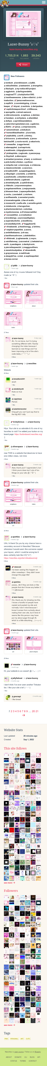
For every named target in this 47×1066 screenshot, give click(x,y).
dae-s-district (30, 97)
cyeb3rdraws (27, 182)
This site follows (15, 748)
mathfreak (25, 253)
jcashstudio (11, 176)
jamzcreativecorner (25, 100)
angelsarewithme (13, 188)
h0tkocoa (33, 109)
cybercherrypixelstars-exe (17, 123)
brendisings (11, 217)
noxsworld (10, 203)
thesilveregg (25, 226)
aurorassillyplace (27, 217)
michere (28, 194)
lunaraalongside (13, 200)
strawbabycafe (12, 182)
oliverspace (17, 446)
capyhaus (17, 399)
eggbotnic (10, 91)
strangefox (37, 85)
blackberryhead (26, 176)
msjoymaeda (29, 188)
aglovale (24, 153)
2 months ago (15, 681)
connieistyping (22, 103)
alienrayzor (21, 156)
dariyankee (38, 106)
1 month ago (15, 633)
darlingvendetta (24, 91)
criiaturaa (36, 164)
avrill (21, 135)
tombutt (9, 82)
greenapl (17, 696)
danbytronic (29, 244)
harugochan (24, 206)
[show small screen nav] (43, 2)
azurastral (24, 241)
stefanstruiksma (13, 179)
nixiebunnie (11, 206)
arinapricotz (24, 147)
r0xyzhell (10, 156)
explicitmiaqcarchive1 (16, 109)
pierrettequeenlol (13, 247)
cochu (8, 194)
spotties (16, 536)
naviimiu (26, 106)
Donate (18, 1057)
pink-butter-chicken (14, 161)
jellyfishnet (17, 678)
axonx (28, 229)
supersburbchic (13, 220)
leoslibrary (27, 220)
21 (37, 711)
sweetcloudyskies (14, 250)
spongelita (10, 112)
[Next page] (23, 715)
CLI (25, 1057)
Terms (23, 1061)
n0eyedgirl (10, 173)
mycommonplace (23, 185)
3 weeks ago (15, 424)
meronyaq (24, 164)
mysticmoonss (12, 211)
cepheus (26, 114)
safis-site (22, 203)
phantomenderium (14, 208)
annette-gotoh (35, 203)
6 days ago (14, 287)
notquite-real (11, 164)
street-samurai (24, 112)
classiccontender (13, 167)
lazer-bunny (27, 265)
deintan (36, 114)
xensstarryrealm (27, 197)
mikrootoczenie (13, 114)
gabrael (26, 179)
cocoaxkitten (12, 214)
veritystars (21, 117)
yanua (17, 126)
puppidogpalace (27, 170)
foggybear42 (29, 223)
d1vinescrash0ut (29, 211)
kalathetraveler (20, 409)
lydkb (32, 82)
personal (14, 1039)
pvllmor (29, 161)
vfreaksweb (11, 226)
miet (21, 255)
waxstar (16, 664)
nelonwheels (23, 138)
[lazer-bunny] (6, 77)
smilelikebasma (13, 232)
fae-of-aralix (28, 200)
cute (28, 1039)
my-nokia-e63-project (26, 88)
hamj (27, 159)
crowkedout (26, 214)
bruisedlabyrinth (13, 223)
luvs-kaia (31, 132)
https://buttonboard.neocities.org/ (28, 434)
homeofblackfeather (15, 132)
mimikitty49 (18, 389)
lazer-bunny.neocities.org (23, 49)
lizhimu (36, 226)
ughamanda (22, 238)
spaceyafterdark (28, 191)
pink (6, 1039)
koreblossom (21, 82)
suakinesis (10, 150)
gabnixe (35, 123)
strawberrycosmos (14, 159)
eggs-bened (24, 144)
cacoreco (28, 167)
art (22, 1039)
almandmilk (30, 250)
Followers (11, 890)
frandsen (10, 117)
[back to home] (5, 3)
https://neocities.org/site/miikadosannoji (20, 558)
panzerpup (35, 153)
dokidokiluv (30, 235)
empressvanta (29, 126)
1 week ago (14, 366)
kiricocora (10, 138)
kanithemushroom (14, 235)
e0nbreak (10, 238)
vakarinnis (35, 141)
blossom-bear (12, 191)
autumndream (12, 129)
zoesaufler (11, 144)
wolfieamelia (11, 197)
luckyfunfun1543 (26, 94)
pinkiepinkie (11, 153)
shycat (16, 106)
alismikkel (33, 117)
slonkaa (28, 208)
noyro (33, 238)
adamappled (11, 147)
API (38, 1057)
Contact (33, 1061)
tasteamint (25, 85)
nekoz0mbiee (12, 85)
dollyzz (9, 120)
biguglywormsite (25, 150)
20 (33, 711)
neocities (32, 363)
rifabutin (9, 185)
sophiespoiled (32, 255)
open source (19, 1051)
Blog (32, 1057)
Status (13, 1061)
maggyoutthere (31, 247)
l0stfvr (8, 126)
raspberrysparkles (14, 229)
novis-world (22, 141)
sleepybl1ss (11, 255)
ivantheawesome (13, 97)
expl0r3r (9, 103)
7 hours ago (14, 268)
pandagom (16, 244)
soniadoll (18, 194)
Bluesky (38, 1051)
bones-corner (12, 258)
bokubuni (26, 129)
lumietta (21, 173)
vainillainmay (11, 241)
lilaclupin (10, 88)
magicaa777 (11, 94)
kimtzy (29, 135)
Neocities (8, 1051)
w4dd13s (32, 173)
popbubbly (11, 135)
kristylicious (18, 421)
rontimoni (37, 159)
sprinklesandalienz (23, 120)
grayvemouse (12, 253)
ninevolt (17, 567)
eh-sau (25, 232)
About (9, 1057)
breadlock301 (12, 170)
